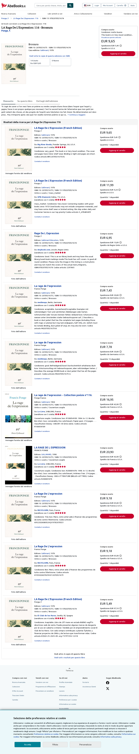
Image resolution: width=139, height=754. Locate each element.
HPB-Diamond (43, 197)
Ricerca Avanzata (8, 13)
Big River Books (44, 144)
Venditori (108, 13)
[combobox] (51, 5)
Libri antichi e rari (55, 13)
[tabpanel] (49, 110)
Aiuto (132, 5)
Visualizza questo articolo (111, 37)
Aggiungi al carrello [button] (118, 53)
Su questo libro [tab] (24, 101)
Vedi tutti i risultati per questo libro (69, 657)
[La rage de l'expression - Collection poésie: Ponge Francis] (18, 437)
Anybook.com (43, 249)
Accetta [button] (27, 744)
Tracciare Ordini (18, 695)
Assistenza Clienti (89, 687)
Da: (35, 61)
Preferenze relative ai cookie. (46, 734)
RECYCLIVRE (42, 510)
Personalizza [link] (85, 744)
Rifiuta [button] (55, 744)
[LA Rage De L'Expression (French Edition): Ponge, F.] (18, 170)
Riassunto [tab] (8, 101)
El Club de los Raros (46, 615)
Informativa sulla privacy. (111, 737)
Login (97, 5)
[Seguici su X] (107, 688)
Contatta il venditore (42, 161)
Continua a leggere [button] (77, 114)
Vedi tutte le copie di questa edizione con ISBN (49, 56)
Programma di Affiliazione (46, 687)
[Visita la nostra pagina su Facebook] (107, 683)
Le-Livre (41, 411)
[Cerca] (70, 5)
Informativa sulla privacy (68, 695)
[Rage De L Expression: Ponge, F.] (18, 276)
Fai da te (86, 682)
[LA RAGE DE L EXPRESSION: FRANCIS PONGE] (18, 483)
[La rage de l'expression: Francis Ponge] (18, 328)
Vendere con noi (131, 13)
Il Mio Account (17, 691)
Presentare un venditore (45, 691)
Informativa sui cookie (67, 704)
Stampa (62, 687)
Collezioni (32, 13)
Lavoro (61, 691)
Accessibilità (64, 708)
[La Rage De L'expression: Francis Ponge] (18, 536)
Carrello (15, 700)
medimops (42, 302)
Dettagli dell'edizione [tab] (47, 101)
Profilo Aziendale (65, 682)
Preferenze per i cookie (68, 700)
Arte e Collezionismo (83, 13)
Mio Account (108, 5)
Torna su (69, 670)
